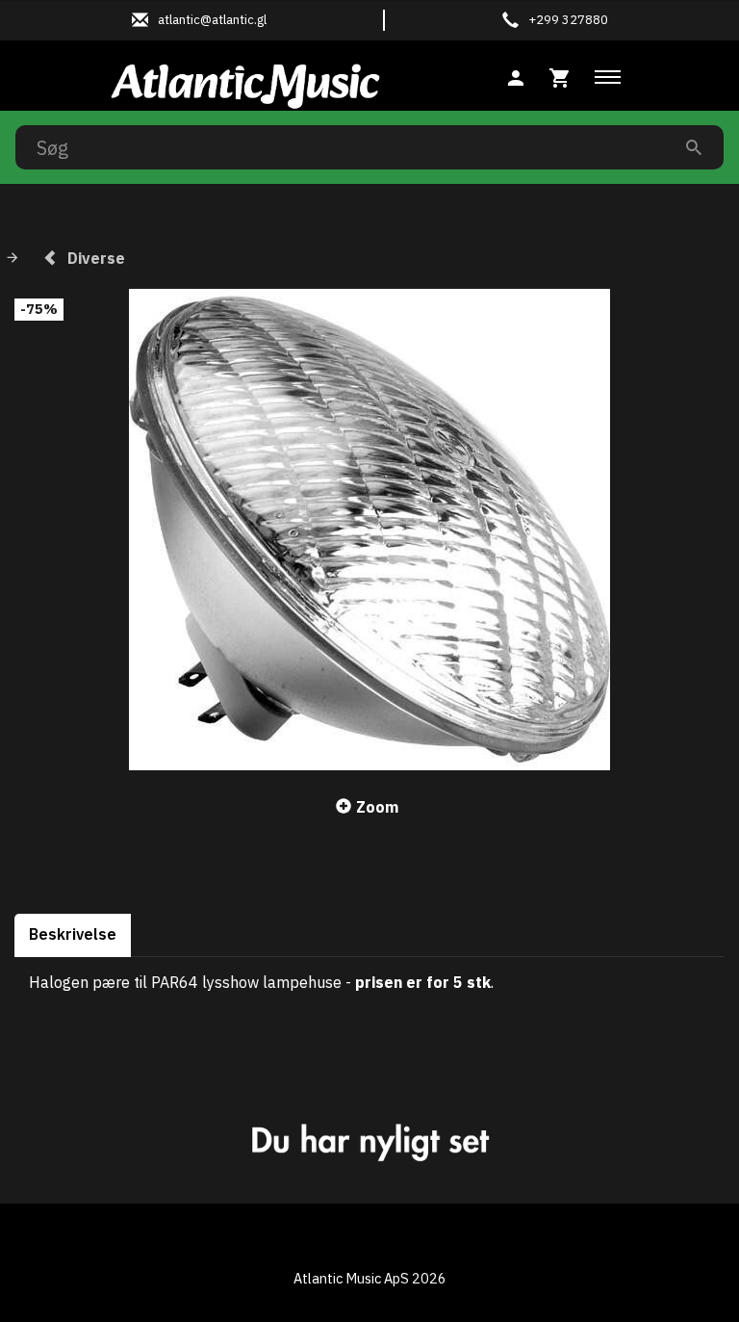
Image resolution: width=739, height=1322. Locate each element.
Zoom (377, 807)
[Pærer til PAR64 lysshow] (369, 529)
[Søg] (694, 146)
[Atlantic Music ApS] (245, 82)
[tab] (560, 75)
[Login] (515, 75)
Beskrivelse (72, 934)
